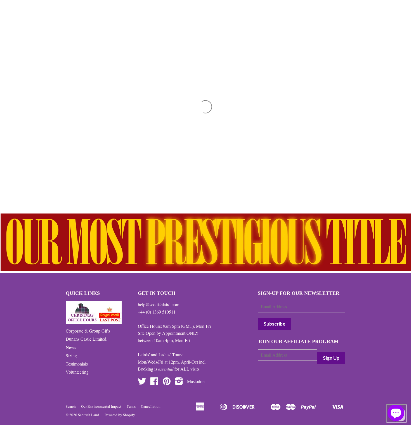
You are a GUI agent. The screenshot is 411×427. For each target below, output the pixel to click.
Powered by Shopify (120, 414)
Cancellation (150, 406)
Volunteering (77, 372)
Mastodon (196, 381)
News (71, 347)
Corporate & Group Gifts (88, 331)
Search (71, 406)
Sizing (71, 355)
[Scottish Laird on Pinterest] (166, 383)
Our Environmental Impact (101, 406)
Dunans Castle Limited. (86, 339)
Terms (131, 406)
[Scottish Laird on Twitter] (142, 383)
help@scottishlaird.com (158, 304)
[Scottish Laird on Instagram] (179, 383)
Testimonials (77, 364)
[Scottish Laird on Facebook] (154, 383)
